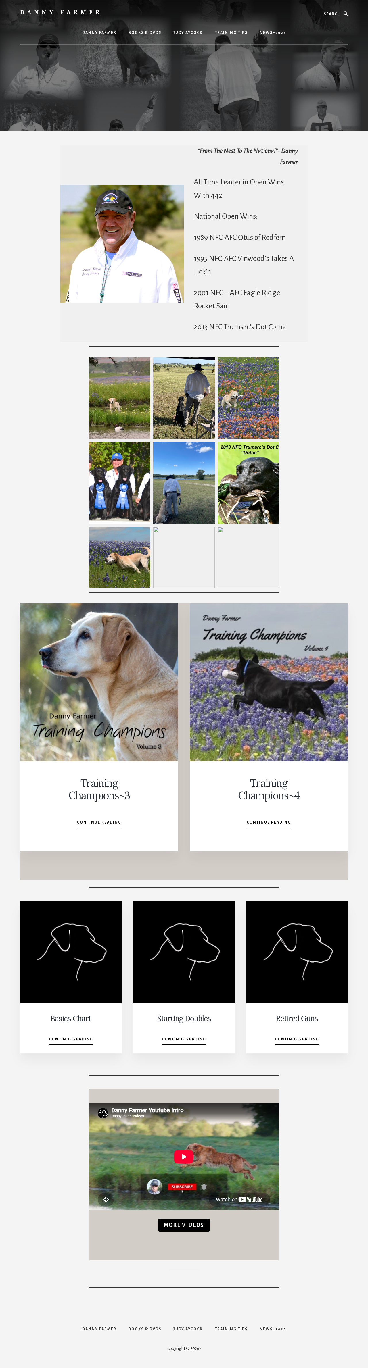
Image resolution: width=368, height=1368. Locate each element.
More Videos (184, 1225)
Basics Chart (71, 1018)
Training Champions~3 (99, 789)
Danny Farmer (61, 12)
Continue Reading (99, 824)
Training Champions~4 (269, 789)
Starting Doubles (184, 1018)
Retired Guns (297, 1018)
